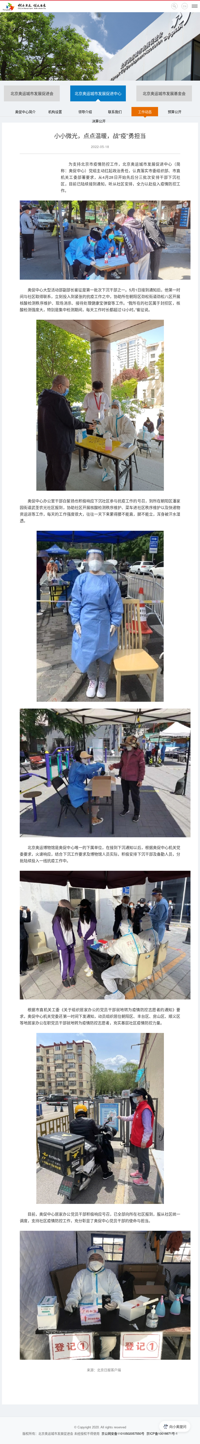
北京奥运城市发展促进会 (31, 93)
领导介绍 (85, 111)
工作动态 (145, 111)
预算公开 (174, 111)
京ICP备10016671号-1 (162, 1433)
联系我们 (115, 111)
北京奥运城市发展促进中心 (98, 93)
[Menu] (195, 6)
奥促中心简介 (25, 111)
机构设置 (55, 111)
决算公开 (99, 120)
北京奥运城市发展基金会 (164, 93)
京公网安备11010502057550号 (122, 1433)
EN (184, 6)
